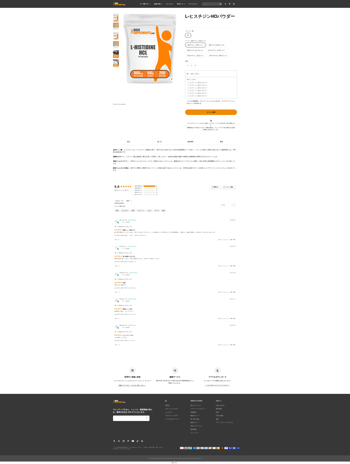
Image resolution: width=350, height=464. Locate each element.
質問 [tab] (128, 201)
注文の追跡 (219, 415)
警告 (221, 141)
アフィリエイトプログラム (224, 422)
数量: (186, 61)
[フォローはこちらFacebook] (114, 441)
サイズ (157, 210)
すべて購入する (144, 4)
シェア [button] (118, 239)
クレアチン (168, 412)
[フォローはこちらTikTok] (137, 441)
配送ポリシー (194, 415)
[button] (232, 239)
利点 (128, 141)
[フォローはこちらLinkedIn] (142, 441)
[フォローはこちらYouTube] (133, 441)
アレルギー (125, 210)
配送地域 (193, 429)
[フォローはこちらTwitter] (119, 441)
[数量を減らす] (187, 65)
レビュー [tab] (117, 201)
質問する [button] (216, 187)
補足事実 (190, 141)
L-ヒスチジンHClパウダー (121, 235)
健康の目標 (157, 4)
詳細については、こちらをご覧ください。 (132, 385)
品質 (133, 210)
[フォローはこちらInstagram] (123, 441)
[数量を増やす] (195, 65)
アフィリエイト (193, 4)
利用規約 (193, 412)
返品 (217, 419)
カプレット (141, 210)
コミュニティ (169, 4)
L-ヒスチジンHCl (118, 261)
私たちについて (195, 405)
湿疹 (117, 210)
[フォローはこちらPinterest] (128, 441)
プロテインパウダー (171, 415)
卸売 (217, 412)
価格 (163, 210)
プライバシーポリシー (197, 409)
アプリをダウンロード (172, 419)
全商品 (167, 405)
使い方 (159, 141)
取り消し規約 (194, 419)
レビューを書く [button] (229, 187)
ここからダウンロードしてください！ (217, 385)
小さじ (149, 210)
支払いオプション (196, 426)
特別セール (180, 4)
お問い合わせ (220, 405)
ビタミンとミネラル (171, 409)
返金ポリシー (194, 422)
